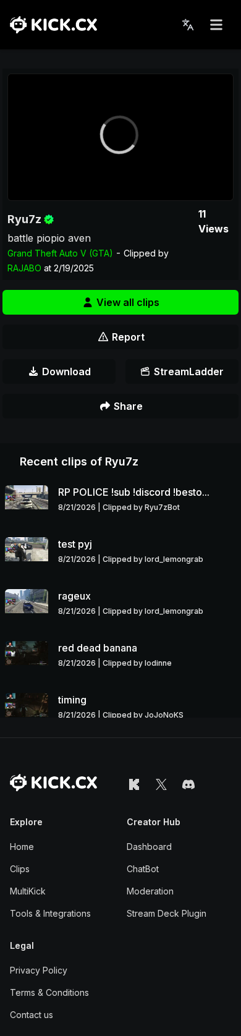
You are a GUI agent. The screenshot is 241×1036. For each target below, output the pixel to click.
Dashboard (149, 846)
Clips (20, 869)
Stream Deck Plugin (166, 913)
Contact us (31, 1014)
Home (22, 846)
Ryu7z (24, 219)
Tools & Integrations (50, 913)
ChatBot (143, 869)
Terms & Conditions (49, 992)
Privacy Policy (38, 970)
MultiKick (28, 891)
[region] (120, 137)
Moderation (150, 891)
